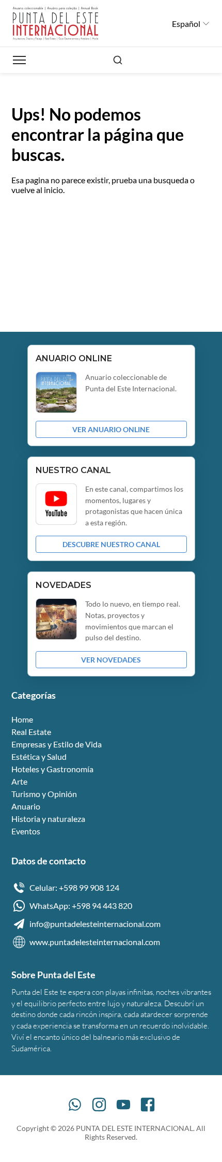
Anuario (25, 806)
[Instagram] (99, 1104)
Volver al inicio (46, 222)
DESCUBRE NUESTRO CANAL (111, 544)
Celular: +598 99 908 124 (74, 887)
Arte (19, 781)
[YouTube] (123, 1104)
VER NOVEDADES (111, 659)
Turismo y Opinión (44, 794)
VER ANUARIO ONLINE (111, 429)
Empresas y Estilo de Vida (56, 744)
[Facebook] (147, 1104)
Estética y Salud (39, 756)
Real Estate (31, 732)
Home (22, 719)
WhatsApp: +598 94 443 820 (80, 905)
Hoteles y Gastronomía (52, 769)
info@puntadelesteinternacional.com (95, 924)
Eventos (25, 831)
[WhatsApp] (75, 1104)
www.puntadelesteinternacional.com (94, 942)
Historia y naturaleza (48, 818)
